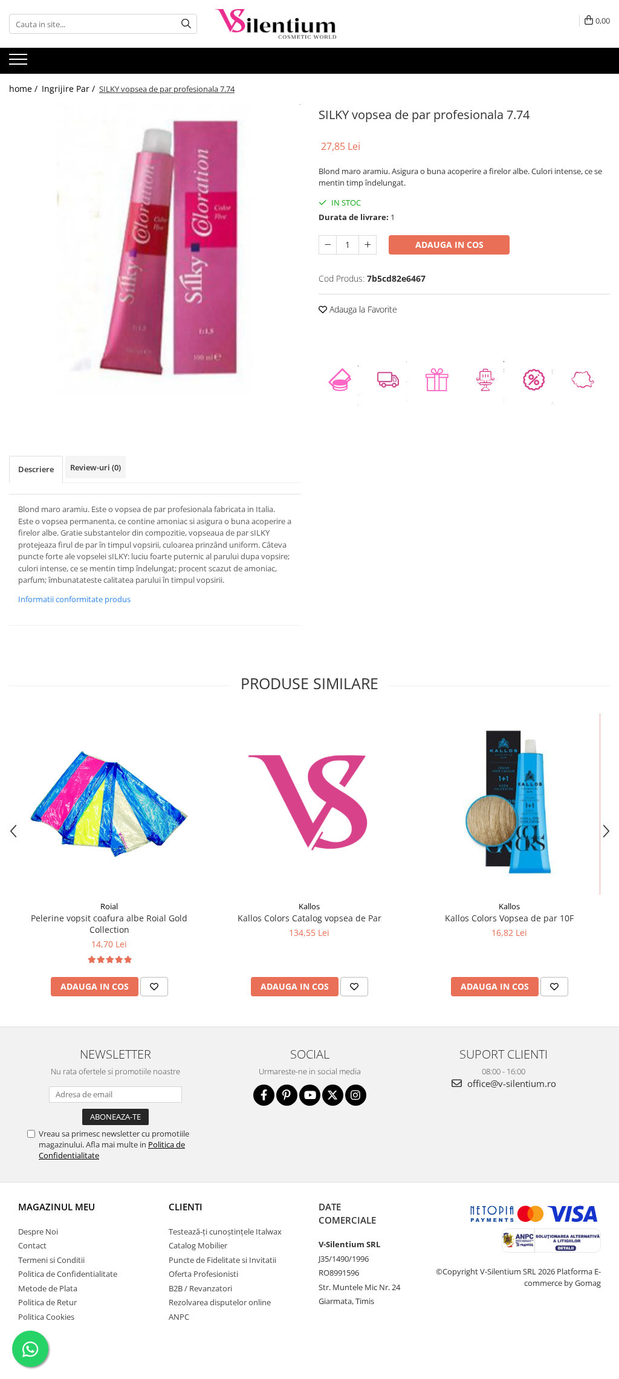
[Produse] (19, 63)
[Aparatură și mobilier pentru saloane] (488, 380)
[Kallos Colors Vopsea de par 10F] (509, 804)
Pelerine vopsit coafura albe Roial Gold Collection (109, 923)
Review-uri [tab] (95, 467)
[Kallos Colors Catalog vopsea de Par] (309, 804)
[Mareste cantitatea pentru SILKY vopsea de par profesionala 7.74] (367, 245)
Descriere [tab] (36, 469)
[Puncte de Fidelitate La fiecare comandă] (343, 380)
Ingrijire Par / (69, 88)
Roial (109, 906)
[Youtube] (309, 1095)
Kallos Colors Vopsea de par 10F (509, 918)
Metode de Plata (47, 1288)
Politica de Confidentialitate (67, 1273)
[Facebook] (263, 1095)
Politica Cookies (46, 1316)
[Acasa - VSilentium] (275, 24)
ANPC (179, 1316)
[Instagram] (355, 1095)
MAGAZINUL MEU (56, 1207)
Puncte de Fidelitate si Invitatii (222, 1259)
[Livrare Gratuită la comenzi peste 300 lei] (391, 380)
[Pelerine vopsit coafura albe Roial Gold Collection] (109, 804)
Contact (32, 1245)
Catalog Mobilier (198, 1245)
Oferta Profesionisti (203, 1273)
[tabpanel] (154, 249)
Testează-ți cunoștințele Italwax (225, 1231)
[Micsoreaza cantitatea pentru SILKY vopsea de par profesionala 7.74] (328, 245)
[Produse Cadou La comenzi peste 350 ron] (440, 380)
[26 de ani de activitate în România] (586, 380)
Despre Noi (38, 1231)
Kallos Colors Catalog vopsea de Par (309, 918)
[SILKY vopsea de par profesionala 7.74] (154, 249)
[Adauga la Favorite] (154, 986)
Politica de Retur (47, 1302)
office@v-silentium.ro (510, 1083)
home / (24, 88)
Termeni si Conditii (51, 1259)
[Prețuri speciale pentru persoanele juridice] (537, 380)
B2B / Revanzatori (200, 1288)
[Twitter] (332, 1095)
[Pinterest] (286, 1095)
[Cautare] (186, 24)
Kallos (309, 906)
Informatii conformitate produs (74, 599)
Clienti (186, 1207)
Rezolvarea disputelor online (220, 1302)
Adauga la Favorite (362, 309)
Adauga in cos (449, 244)
